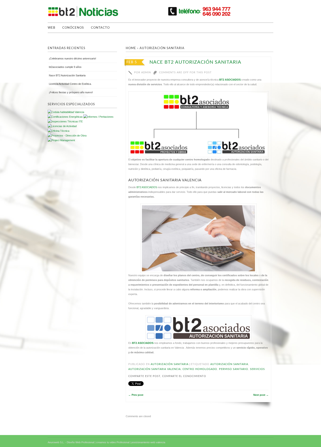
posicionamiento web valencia (148, 442)
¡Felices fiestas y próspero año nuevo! (71, 92)
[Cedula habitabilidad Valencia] (66, 112)
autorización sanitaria (229, 364)
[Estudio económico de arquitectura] (62, 126)
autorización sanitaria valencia (154, 369)
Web (51, 27)
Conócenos (73, 27)
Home (131, 48)
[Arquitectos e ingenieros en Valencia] (58, 130)
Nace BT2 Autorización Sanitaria (195, 62)
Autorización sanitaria (162, 48)
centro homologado (200, 369)
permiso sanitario (233, 369)
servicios (257, 369)
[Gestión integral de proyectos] (98, 116)
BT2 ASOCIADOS (230, 79)
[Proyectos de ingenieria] (67, 135)
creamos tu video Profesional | (113, 442)
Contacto (100, 27)
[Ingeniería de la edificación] (61, 140)
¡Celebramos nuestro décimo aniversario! (72, 58)
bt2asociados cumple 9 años (65, 67)
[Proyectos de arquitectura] (65, 116)
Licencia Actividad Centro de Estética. (70, 83)
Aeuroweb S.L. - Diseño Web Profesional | (71, 442)
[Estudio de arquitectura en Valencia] (65, 121)
